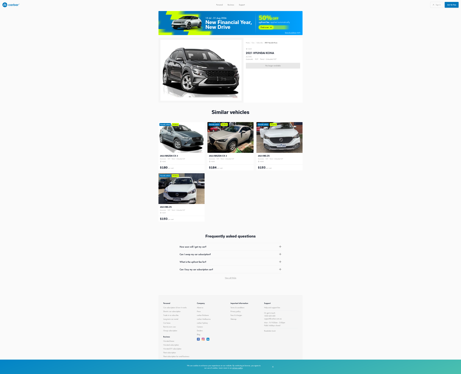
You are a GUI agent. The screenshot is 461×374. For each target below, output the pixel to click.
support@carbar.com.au (273, 319)
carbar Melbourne (204, 319)
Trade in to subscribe (171, 315)
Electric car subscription (172, 311)
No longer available (273, 65)
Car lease (166, 323)
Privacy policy (235, 311)
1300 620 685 (269, 316)
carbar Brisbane (203, 315)
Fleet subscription (169, 352)
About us (200, 307)
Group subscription (170, 330)
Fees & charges (236, 315)
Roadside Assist (270, 331)
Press (199, 311)
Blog (198, 334)
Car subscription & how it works (175, 307)
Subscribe (260, 43)
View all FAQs (230, 278)
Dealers (200, 330)
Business (231, 5)
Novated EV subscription (172, 349)
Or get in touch (269, 313)
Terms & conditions (237, 307)
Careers (200, 327)
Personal (219, 5)
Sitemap (233, 319)
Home (248, 43)
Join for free (451, 5)
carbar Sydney (202, 323)
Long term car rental (170, 319)
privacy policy (237, 368)
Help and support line (272, 307)
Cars (253, 43)
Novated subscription (171, 345)
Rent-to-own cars (169, 327)
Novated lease (168, 341)
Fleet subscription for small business (176, 356)
